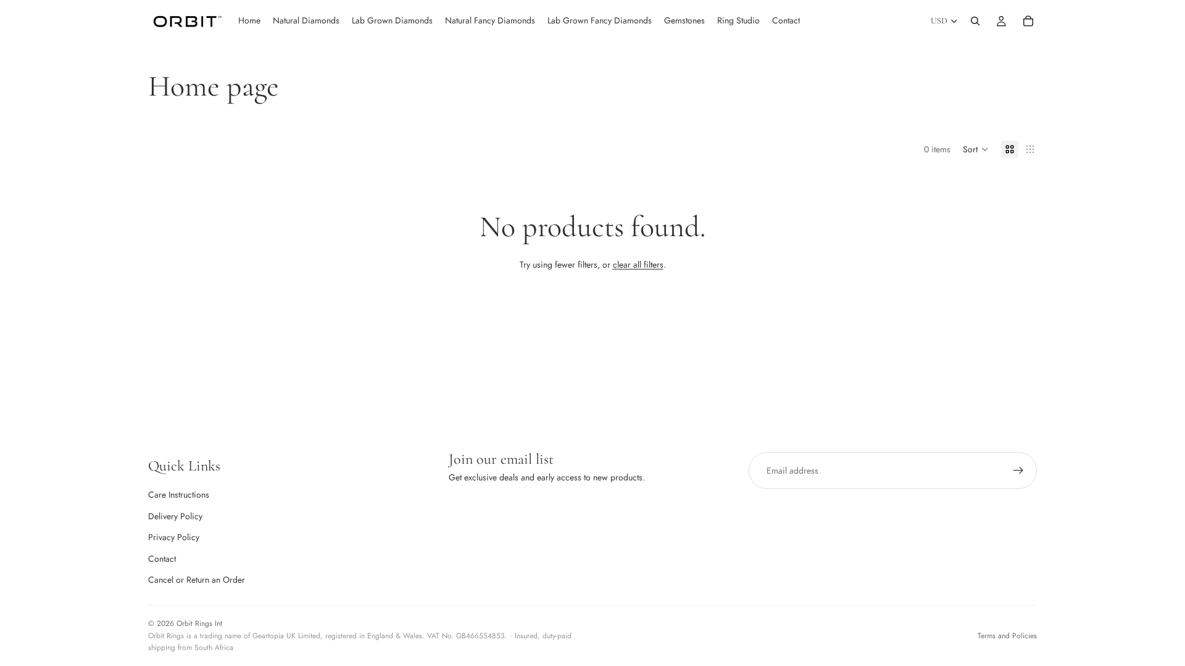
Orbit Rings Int (199, 623)
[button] (976, 149)
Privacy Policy (173, 537)
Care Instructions (178, 494)
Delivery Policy (175, 516)
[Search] (975, 21)
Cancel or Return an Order (196, 580)
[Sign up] (1018, 470)
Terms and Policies (1007, 635)
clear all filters (638, 264)
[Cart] (1028, 21)
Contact (162, 559)
